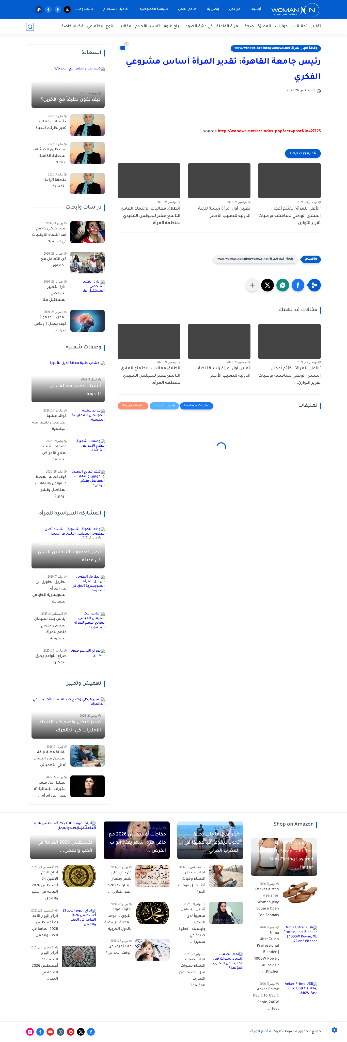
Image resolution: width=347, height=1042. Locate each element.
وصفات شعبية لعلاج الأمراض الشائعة (54, 453)
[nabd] (29, 9)
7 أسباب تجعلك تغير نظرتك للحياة (51, 125)
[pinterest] (70, 1032)
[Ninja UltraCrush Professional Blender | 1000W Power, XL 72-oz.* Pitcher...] (300, 936)
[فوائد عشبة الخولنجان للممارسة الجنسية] (87, 419)
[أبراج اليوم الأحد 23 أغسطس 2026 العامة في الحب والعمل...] (79, 919)
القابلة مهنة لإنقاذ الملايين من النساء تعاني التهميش (50, 759)
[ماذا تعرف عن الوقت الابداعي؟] (152, 950)
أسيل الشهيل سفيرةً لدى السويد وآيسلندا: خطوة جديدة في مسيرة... (192, 926)
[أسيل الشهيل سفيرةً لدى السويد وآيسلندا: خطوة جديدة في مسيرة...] (226, 913)
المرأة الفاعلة (228, 26)
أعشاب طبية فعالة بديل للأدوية (75, 390)
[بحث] (30, 27)
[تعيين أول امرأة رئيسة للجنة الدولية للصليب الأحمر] (219, 180)
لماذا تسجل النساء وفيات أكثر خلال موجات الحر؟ (191, 882)
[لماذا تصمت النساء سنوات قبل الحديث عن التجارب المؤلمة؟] (226, 963)
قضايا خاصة (72, 26)
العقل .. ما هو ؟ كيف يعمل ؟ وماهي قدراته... (50, 324)
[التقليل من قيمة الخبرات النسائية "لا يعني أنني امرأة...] (87, 786)
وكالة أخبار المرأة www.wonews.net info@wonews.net (275, 48)
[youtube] (50, 1032)
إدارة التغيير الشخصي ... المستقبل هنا (55, 293)
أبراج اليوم (173, 26)
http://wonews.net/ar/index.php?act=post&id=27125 (269, 131)
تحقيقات (299, 26)
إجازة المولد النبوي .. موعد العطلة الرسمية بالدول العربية (118, 919)
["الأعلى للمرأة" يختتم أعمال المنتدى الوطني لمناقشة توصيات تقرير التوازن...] (289, 180)
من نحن (234, 9)
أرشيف (255, 9)
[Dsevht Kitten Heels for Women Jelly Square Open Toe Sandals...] (300, 893)
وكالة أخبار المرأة (264, 1032)
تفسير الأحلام (147, 26)
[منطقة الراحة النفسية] (87, 183)
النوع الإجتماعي (101, 26)
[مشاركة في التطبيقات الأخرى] (252, 285)
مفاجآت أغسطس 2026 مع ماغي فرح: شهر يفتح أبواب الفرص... (137, 843)
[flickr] (30, 1032)
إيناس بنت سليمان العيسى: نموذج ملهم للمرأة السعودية (50, 629)
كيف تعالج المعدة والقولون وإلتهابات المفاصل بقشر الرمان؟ (51, 487)
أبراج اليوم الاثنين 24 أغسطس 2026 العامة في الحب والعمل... (45, 886)
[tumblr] (60, 1032)
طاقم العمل (187, 9)
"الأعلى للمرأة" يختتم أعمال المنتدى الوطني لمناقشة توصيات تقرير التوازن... (289, 216)
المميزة (264, 26)
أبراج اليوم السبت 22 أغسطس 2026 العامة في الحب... (45, 966)
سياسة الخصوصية (154, 9)
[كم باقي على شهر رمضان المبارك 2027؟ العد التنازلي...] (152, 876)
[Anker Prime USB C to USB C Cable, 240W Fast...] (300, 993)
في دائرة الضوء (199, 26)
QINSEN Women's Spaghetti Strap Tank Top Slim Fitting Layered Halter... (285, 855)
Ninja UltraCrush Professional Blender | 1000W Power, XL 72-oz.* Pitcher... (266, 952)
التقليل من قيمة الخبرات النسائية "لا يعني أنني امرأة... (50, 789)
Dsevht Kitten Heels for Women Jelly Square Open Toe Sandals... (266, 903)
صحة (249, 26)
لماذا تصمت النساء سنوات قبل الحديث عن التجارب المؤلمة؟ (192, 973)
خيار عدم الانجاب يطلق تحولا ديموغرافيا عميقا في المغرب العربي (212, 843)
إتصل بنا (213, 9)
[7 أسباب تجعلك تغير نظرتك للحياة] (87, 125)
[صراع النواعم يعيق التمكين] (87, 659)
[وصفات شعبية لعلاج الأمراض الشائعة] (87, 450)
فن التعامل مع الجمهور (54, 262)
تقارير (316, 26)
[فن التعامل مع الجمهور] (87, 262)
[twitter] (67, 9)
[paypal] (39, 9)
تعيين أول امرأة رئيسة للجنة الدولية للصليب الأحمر (224, 212)
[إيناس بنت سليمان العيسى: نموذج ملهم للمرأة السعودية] (87, 622)
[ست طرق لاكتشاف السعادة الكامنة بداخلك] (87, 153)
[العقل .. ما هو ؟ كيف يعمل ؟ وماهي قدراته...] (87, 321)
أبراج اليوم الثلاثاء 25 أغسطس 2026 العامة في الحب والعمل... (64, 843)
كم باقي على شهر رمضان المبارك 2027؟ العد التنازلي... (120, 882)
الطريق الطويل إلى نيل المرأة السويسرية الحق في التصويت (49, 592)
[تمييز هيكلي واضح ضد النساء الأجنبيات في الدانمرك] (87, 232)
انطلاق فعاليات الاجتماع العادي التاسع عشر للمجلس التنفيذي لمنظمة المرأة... (150, 216)
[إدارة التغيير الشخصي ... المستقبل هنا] (87, 290)
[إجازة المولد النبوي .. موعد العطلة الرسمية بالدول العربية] (152, 913)
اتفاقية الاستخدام (116, 9)
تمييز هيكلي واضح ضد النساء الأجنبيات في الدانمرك (49, 235)
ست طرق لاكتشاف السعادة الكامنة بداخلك (50, 156)
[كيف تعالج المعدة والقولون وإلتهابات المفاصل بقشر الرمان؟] (87, 480)
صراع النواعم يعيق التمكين (51, 659)
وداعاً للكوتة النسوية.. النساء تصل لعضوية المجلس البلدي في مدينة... (69, 552)
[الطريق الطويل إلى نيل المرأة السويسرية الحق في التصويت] (87, 585)
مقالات (124, 26)
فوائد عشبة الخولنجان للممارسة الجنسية (49, 422)
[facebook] (57, 9)
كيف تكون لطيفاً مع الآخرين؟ (71, 99)
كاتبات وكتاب (83, 9)
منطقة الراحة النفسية (55, 183)
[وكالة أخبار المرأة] (295, 9)
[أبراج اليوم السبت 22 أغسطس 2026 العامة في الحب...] (79, 956)
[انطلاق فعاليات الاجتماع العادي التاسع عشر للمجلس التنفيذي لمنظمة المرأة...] (149, 180)
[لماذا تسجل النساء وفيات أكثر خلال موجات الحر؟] (226, 876)
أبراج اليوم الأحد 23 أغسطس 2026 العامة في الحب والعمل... (45, 926)
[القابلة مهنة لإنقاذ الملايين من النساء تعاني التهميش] (87, 756)
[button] (298, 285)
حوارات (281, 26)
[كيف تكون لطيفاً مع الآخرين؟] (68, 87)
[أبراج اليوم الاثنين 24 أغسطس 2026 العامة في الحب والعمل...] (79, 876)
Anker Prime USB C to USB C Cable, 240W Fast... (266, 999)
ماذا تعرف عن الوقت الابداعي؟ (119, 950)
